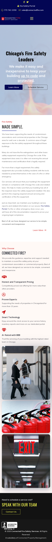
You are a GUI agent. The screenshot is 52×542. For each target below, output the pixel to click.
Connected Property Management (32, 538)
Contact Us (11, 511)
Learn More (13, 87)
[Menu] (31, 18)
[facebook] (24, 2)
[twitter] (28, 2)
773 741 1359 (10, 10)
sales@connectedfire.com (33, 10)
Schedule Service (36, 87)
